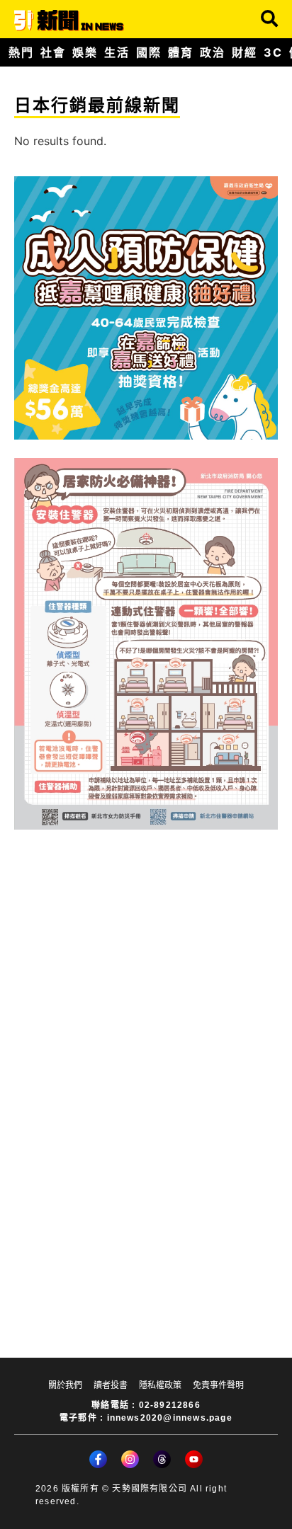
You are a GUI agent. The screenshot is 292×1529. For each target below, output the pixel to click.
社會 (52, 52)
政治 (212, 52)
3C (273, 52)
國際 (148, 52)
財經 (244, 52)
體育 (180, 52)
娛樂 (84, 52)
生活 (116, 52)
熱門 (21, 52)
